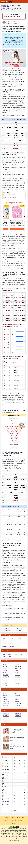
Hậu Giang (17, 674)
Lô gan (14, 823)
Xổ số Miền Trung (6, 689)
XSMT (11, 640)
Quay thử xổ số (5, 650)
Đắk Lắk (5, 695)
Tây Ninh (5, 681)
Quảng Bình (6, 703)
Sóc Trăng (17, 679)
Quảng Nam (18, 703)
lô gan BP (20, 394)
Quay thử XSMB (7, 654)
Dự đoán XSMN (8, 613)
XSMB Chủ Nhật (7, 720)
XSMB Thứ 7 (18, 718)
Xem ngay (17, 228)
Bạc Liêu (17, 664)
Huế (11, 642)
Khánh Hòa (12, 644)
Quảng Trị (17, 705)
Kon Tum (12, 646)
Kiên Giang (4, 644)
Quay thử (13, 820)
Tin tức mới (4, 724)
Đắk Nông (17, 695)
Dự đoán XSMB (8, 608)
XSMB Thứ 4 (6, 715)
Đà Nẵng (17, 693)
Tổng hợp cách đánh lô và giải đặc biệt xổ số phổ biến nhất (17, 746)
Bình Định (5, 693)
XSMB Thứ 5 (18, 715)
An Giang (5, 664)
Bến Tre (5, 666)
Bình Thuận (18, 668)
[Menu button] (25, 1)
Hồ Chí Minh (6, 677)
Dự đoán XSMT (8, 617)
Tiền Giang (4, 646)
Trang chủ (7, 817)
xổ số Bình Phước (13, 575)
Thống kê (20, 820)
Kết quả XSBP (6, 628)
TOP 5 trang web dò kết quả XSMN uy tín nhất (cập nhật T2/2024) (17, 731)
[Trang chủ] (6, 1)
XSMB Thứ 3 (18, 713)
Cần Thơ (17, 670)
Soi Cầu (7, 820)
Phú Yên (17, 701)
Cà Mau (5, 670)
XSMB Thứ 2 (6, 713)
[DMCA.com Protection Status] (14, 827)
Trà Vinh (5, 683)
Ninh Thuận (6, 701)
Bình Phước (6, 668)
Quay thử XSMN (7, 656)
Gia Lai (4, 697)
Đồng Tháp (5, 674)
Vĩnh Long (17, 683)
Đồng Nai (17, 672)
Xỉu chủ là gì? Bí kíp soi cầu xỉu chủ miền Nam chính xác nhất (17, 738)
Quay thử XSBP (18, 628)
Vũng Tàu (5, 685)
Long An (5, 679)
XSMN (3, 640)
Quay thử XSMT (19, 654)
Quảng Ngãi (6, 705)
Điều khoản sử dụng (14, 840)
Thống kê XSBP (6, 630)
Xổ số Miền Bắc (5, 710)
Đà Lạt (3, 642)
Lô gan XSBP (18, 630)
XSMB (19, 640)
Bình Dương (18, 666)
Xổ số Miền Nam (6, 660)
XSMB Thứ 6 (6, 718)
